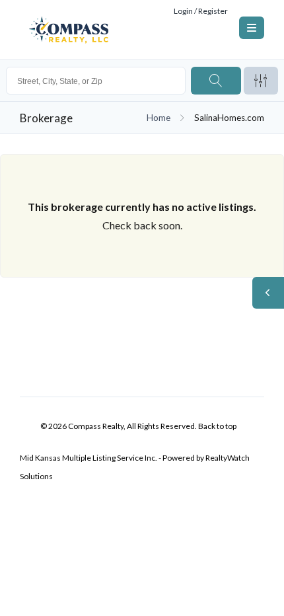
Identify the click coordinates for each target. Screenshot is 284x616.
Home (158, 117)
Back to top (217, 426)
